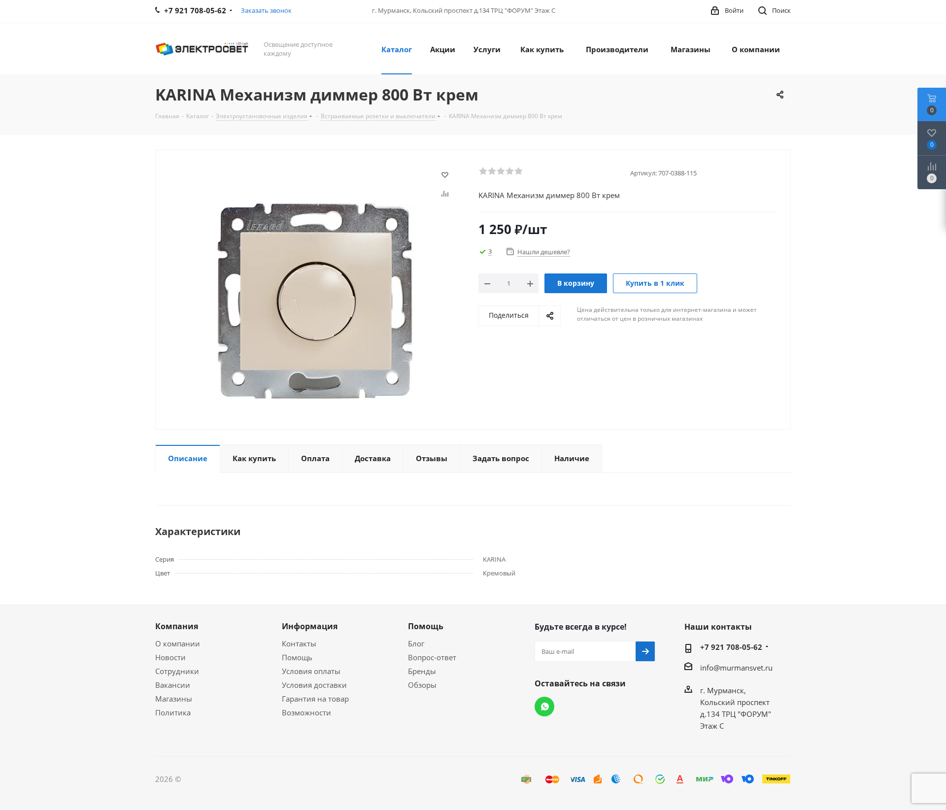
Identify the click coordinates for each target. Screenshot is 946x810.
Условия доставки (314, 685)
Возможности (306, 712)
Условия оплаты (311, 671)
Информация (310, 626)
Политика (173, 712)
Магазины (173, 699)
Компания (176, 626)
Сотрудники (177, 671)
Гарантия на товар (315, 699)
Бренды (422, 671)
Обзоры (422, 685)
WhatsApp (544, 706)
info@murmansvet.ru (736, 668)
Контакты (299, 643)
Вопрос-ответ (432, 657)
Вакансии (172, 685)
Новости (170, 657)
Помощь (297, 657)
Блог (416, 643)
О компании (177, 643)
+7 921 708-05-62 (731, 647)
